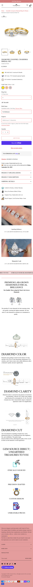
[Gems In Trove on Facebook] (2, 564)
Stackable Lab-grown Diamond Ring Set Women (17, 10)
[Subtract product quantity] (3, 132)
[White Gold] (10, 87)
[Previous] (3, 1)
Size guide (6, 102)
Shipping (3, 159)
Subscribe (28, 558)
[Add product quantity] (7, 132)
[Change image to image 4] (27, 52)
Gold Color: (7, 84)
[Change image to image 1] (5, 52)
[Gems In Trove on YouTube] (15, 564)
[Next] (29, 1)
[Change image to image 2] (12, 52)
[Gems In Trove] (16, 5)
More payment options (16, 148)
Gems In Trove (5, 63)
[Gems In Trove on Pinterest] (7, 564)
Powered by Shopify (5, 577)
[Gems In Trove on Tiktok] (10, 564)
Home (2, 10)
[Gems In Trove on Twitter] (13, 564)
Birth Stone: (4, 106)
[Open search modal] (27, 5)
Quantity (3, 129)
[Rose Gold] (6, 87)
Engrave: (3, 116)
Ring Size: (4, 92)
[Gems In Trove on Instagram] (5, 564)
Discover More (18, 108)
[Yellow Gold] (2, 87)
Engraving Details (5, 125)
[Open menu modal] (2, 5)
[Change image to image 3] (19, 52)
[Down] (30, 52)
